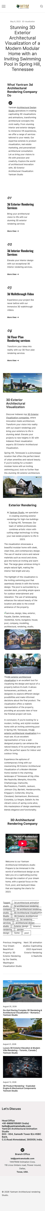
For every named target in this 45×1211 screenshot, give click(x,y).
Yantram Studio (17, 512)
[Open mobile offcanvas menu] (3, 6)
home (17, 933)
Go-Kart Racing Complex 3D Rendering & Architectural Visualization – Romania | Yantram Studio (22, 1012)
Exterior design (21, 926)
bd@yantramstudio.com (22, 1158)
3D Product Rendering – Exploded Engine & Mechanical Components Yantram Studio (19, 1088)
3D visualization (28, 21)
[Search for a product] (41, 6)
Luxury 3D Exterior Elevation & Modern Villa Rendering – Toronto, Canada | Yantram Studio (21, 1050)
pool (26, 933)
